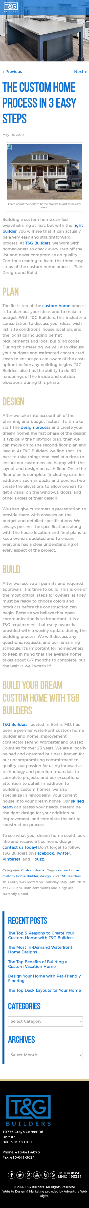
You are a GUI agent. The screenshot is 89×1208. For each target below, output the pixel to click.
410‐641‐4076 (27, 1152)
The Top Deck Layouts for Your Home (44, 990)
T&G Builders (70, 876)
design (45, 876)
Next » (80, 72)
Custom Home (32, 870)
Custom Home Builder (20, 876)
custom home (67, 870)
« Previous (12, 72)
